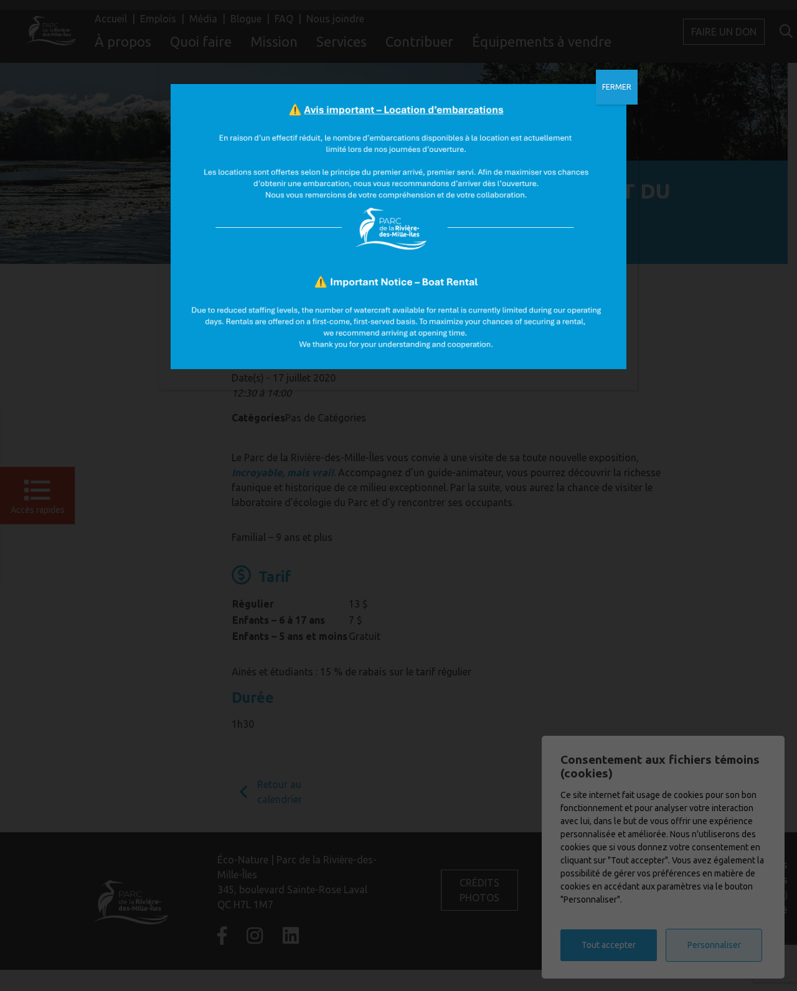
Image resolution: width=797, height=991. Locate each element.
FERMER (616, 87)
